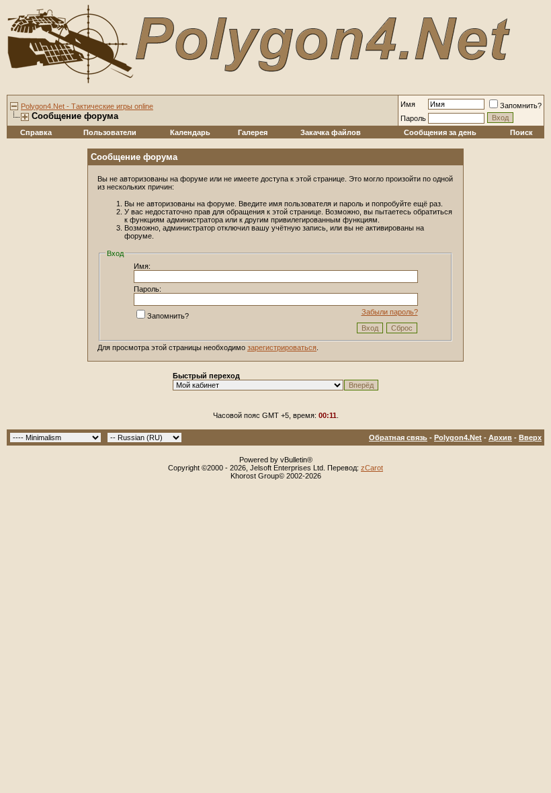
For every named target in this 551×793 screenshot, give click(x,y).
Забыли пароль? (390, 312)
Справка (36, 132)
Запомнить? (521, 105)
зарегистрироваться (281, 347)
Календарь (190, 132)
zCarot (372, 468)
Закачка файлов (330, 132)
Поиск (521, 132)
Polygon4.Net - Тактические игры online (87, 106)
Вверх (530, 437)
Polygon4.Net (458, 437)
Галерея (252, 132)
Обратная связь (398, 437)
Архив (500, 437)
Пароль (413, 118)
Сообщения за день (440, 132)
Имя (407, 104)
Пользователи (109, 132)
